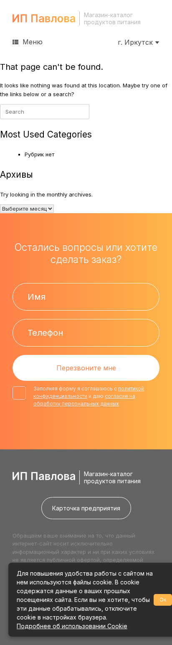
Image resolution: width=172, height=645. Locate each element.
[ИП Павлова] (44, 18)
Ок (162, 600)
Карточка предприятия (86, 508)
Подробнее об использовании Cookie (72, 626)
